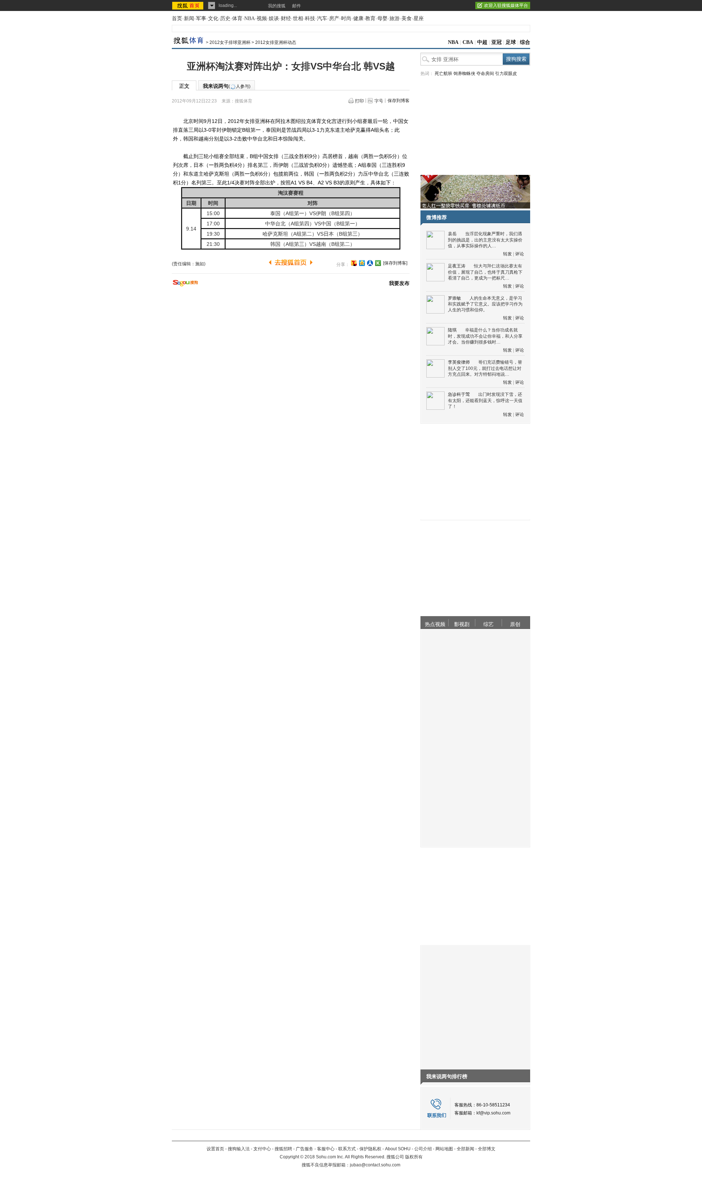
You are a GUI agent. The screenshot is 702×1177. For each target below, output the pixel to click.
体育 (237, 18)
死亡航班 (443, 73)
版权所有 (414, 1156)
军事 (201, 18)
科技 (310, 18)
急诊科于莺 (459, 394)
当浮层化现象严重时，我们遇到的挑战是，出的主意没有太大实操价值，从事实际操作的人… (485, 239)
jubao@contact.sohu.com (375, 1164)
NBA (249, 18)
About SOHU (398, 1148)
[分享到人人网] (370, 263)
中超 (482, 42)
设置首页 (215, 1148)
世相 (298, 18)
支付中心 (262, 1148)
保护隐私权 (370, 1148)
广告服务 (304, 1148)
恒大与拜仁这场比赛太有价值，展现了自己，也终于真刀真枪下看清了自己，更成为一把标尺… (485, 272)
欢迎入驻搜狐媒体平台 (506, 5)
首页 (177, 18)
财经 (286, 18)
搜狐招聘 (283, 1148)
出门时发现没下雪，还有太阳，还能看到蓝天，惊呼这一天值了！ (485, 400)
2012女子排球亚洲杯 (230, 42)
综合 (525, 42)
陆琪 (452, 330)
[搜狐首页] (188, 5)
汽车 (322, 18)
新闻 (189, 18)
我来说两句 (226, 86)
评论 (519, 253)
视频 (262, 18)
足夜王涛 (456, 266)
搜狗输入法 (239, 1148)
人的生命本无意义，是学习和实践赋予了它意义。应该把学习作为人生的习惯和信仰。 (485, 304)
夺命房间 (485, 73)
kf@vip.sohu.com (493, 1113)
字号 (378, 101)
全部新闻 (465, 1148)
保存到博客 (399, 100)
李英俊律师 (459, 362)
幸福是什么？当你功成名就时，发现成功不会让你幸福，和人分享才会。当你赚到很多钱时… (485, 336)
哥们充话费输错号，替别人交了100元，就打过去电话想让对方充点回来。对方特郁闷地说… (485, 368)
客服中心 (326, 1148)
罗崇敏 (454, 298)
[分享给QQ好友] (362, 263)
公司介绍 (423, 1148)
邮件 (296, 5)
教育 (370, 18)
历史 (225, 18)
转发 (507, 253)
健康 (358, 18)
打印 (359, 101)
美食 (406, 18)
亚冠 (496, 42)
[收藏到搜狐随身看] (378, 263)
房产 (334, 18)
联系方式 (347, 1148)
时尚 (346, 18)
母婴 (382, 18)
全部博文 (486, 1148)
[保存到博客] (395, 263)
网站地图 (444, 1148)
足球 (511, 42)
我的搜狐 (277, 5)
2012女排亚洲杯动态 (275, 42)
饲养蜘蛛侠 (464, 73)
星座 (419, 18)
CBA (468, 42)
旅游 (394, 18)
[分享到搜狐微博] (354, 263)
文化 (213, 18)
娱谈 (274, 18)
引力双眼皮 (506, 73)
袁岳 (452, 233)
